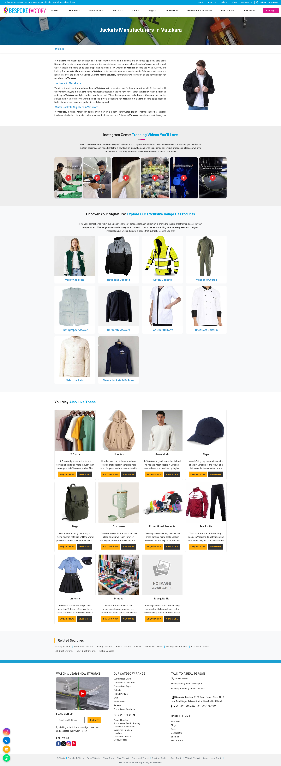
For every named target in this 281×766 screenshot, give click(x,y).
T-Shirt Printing (121, 694)
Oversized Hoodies (123, 730)
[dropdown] (60, 10)
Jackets (117, 10)
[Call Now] (6, 740)
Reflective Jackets (118, 279)
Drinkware (170, 10)
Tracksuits (226, 10)
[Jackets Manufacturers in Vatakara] (199, 84)
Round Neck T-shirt (212, 758)
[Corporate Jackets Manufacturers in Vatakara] (118, 306)
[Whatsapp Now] (6, 758)
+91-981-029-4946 (268, 2)
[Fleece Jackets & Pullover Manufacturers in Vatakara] (118, 356)
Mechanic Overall (206, 279)
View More (85, 474)
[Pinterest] (74, 743)
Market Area (177, 740)
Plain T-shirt (123, 758)
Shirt (116, 697)
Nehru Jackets (75, 380)
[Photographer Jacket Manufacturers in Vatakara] (74, 306)
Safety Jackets (162, 279)
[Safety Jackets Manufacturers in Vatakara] (162, 256)
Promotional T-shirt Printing (127, 723)
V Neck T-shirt (192, 758)
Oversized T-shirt (140, 758)
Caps (134, 10)
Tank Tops (108, 758)
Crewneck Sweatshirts (124, 726)
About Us (212, 2)
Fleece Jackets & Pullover (118, 380)
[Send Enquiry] (6, 749)
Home (200, 2)
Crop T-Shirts (93, 758)
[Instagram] (68, 743)
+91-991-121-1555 (206, 706)
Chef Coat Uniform (206, 329)
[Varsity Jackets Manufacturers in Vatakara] (74, 256)
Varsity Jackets (74, 279)
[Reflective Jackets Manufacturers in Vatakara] (118, 256)
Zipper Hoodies (121, 720)
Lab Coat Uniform (162, 329)
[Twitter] (63, 743)
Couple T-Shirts (76, 758)
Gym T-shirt (177, 758)
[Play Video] (82, 693)
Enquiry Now (67, 474)
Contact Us (246, 2)
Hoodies (73, 10)
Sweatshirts (95, 10)
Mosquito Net (162, 598)
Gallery (224, 2)
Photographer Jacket (75, 329)
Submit (94, 720)
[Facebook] (58, 743)
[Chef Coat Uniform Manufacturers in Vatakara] (206, 306)
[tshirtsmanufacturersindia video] (68, 177)
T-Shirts (54, 10)
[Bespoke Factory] (24, 10)
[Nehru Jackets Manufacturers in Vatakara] (74, 356)
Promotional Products (198, 10)
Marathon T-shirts (122, 736)
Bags (151, 10)
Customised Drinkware (124, 682)
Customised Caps (122, 678)
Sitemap (175, 736)
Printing (269, 10)
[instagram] (6, 731)
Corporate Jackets (118, 329)
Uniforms (247, 10)
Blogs (234, 2)
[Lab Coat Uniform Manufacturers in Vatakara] (162, 306)
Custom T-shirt (160, 758)
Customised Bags (122, 686)
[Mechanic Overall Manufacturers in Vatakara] (206, 256)
